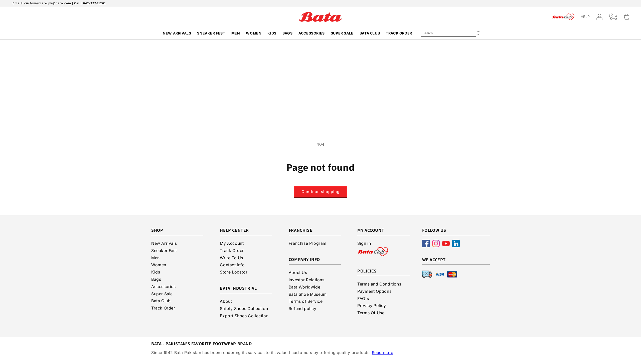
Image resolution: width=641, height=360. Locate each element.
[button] (629, 17)
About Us (298, 272)
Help (585, 17)
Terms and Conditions (379, 284)
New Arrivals (177, 33)
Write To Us (231, 257)
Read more (382, 352)
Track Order (399, 33)
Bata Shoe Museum (308, 294)
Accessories (311, 33)
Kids (271, 33)
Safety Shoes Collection (244, 308)
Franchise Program (308, 243)
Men (235, 33)
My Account (232, 243)
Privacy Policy (371, 305)
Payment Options (374, 291)
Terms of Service (306, 301)
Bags (287, 33)
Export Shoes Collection (244, 315)
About (226, 301)
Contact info (232, 264)
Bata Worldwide (304, 287)
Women (253, 33)
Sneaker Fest (211, 33)
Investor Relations (307, 279)
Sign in (364, 243)
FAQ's (363, 298)
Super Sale (342, 33)
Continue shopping (320, 191)
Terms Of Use (370, 312)
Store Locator (233, 272)
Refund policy (302, 308)
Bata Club (370, 33)
